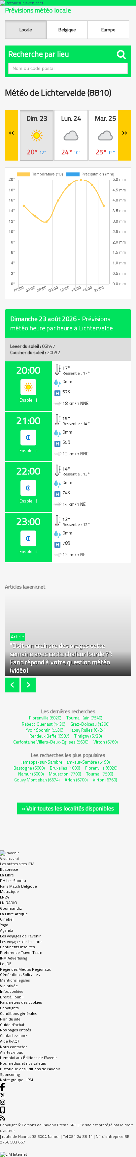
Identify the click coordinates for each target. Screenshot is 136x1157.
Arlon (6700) (76, 779)
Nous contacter (13, 1047)
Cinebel (7, 919)
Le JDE (6, 963)
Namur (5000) (31, 774)
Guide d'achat (12, 1024)
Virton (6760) (105, 742)
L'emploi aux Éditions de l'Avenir (28, 1057)
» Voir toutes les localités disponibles (68, 808)
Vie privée (9, 986)
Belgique (67, 29)
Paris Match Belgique (18, 886)
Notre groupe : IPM (16, 1080)
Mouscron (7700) (65, 774)
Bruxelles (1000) (65, 768)
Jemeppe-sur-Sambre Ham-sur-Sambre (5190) (65, 762)
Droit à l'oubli (11, 997)
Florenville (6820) (45, 718)
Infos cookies (11, 991)
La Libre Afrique (14, 914)
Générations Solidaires (20, 974)
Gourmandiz (11, 908)
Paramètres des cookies (21, 1002)
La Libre (7, 875)
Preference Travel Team (21, 952)
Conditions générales (18, 1013)
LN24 (4, 897)
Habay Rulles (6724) (87, 730)
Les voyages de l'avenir (20, 936)
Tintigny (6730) (88, 736)
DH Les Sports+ (13, 880)
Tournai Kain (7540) (84, 718)
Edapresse (9, 869)
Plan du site (10, 1019)
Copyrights (9, 1008)
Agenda (6, 930)
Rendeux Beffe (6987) (49, 736)
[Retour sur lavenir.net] (68, 3)
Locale (25, 29)
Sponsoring (10, 1074)
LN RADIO (8, 902)
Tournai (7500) (99, 774)
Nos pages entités (15, 1030)
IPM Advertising (13, 958)
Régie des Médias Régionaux (25, 969)
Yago (4, 925)
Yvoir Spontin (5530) (44, 730)
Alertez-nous (11, 1052)
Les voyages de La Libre (21, 941)
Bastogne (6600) (29, 768)
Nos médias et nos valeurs (23, 1063)
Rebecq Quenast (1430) (43, 724)
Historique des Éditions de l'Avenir (30, 1069)
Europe (108, 29)
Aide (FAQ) (9, 1041)
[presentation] (13, 685)
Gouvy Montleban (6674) (37, 779)
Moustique (9, 891)
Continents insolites (17, 947)
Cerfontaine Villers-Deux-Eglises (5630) (50, 742)
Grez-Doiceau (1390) (90, 724)
